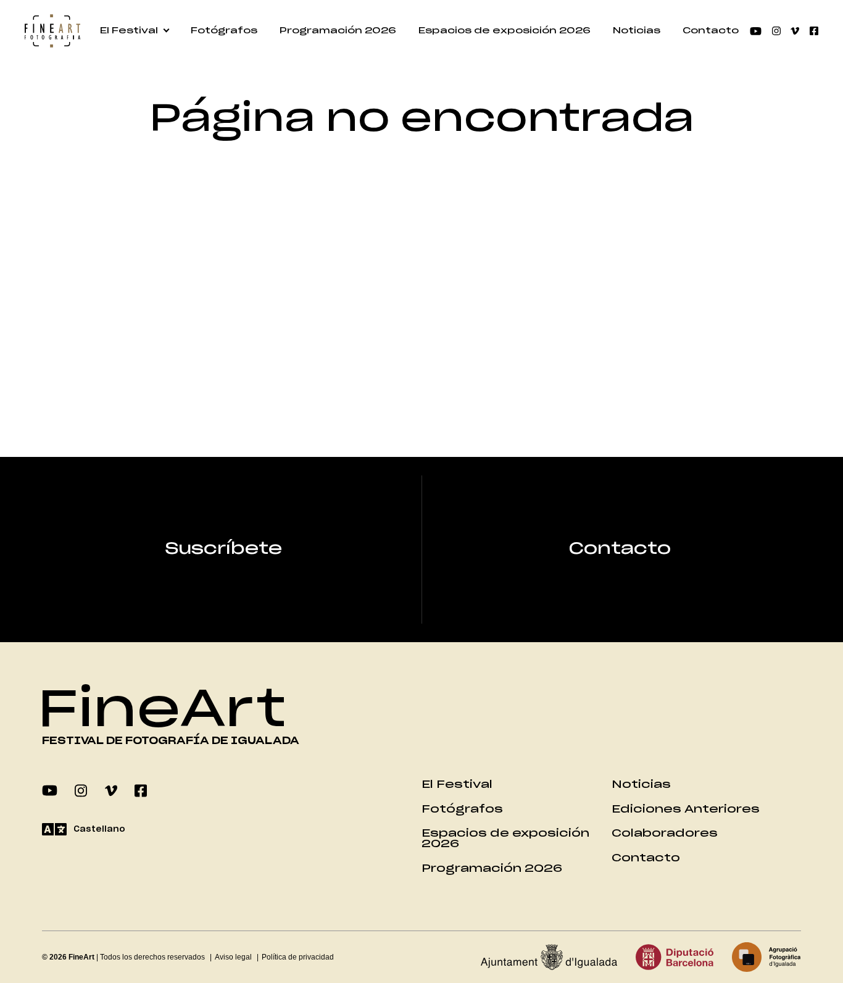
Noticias (636, 31)
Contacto (711, 31)
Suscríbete (223, 549)
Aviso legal (233, 957)
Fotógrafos (224, 31)
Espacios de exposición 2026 (504, 31)
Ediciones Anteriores (686, 809)
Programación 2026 (338, 31)
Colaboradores (665, 833)
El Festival (129, 31)
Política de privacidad (298, 957)
